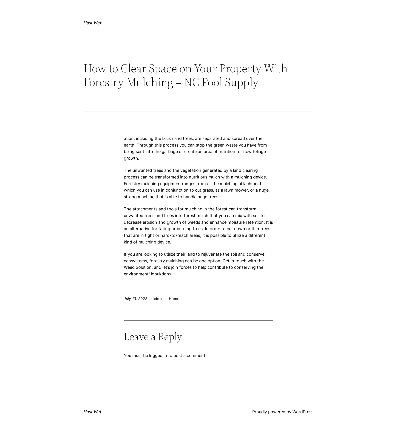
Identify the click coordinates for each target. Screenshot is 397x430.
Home (174, 298)
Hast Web (93, 22)
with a (227, 177)
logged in (158, 355)
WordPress (302, 411)
